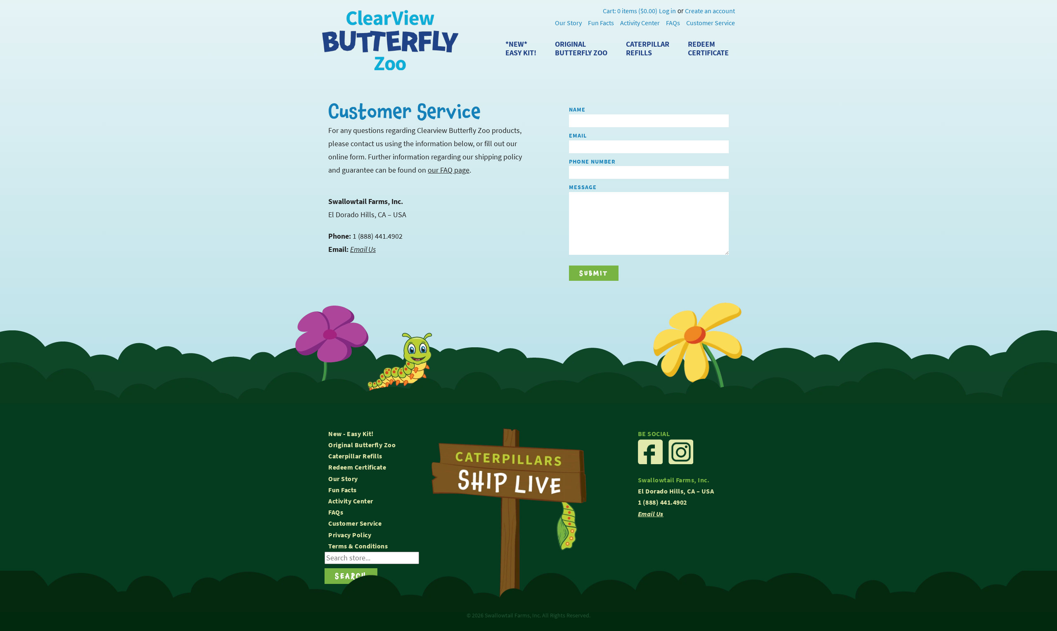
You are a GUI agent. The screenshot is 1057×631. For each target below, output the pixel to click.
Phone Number (592, 161)
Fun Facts (601, 23)
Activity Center (640, 23)
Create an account (710, 11)
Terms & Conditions (358, 546)
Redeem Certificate (357, 467)
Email (578, 135)
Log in (667, 11)
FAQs (673, 23)
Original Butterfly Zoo (362, 445)
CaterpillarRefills (647, 48)
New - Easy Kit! (351, 433)
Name (577, 109)
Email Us (363, 249)
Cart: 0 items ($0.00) (630, 11)
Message (583, 187)
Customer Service (710, 23)
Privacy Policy (349, 535)
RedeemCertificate (708, 48)
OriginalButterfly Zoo (581, 48)
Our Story (568, 23)
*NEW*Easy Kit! (520, 48)
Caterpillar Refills (355, 456)
